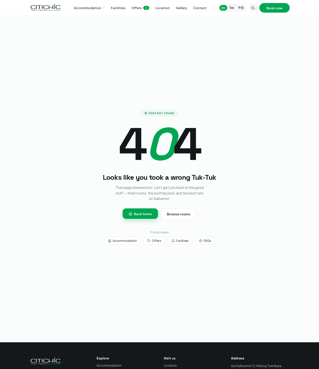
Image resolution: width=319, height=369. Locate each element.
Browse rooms (178, 214)
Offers (139, 8)
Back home (143, 214)
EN (223, 8)
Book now (274, 8)
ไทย (231, 7)
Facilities (118, 8)
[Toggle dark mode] (253, 8)
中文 (241, 7)
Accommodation (87, 8)
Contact (200, 8)
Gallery (181, 8)
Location (162, 8)
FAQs (207, 241)
